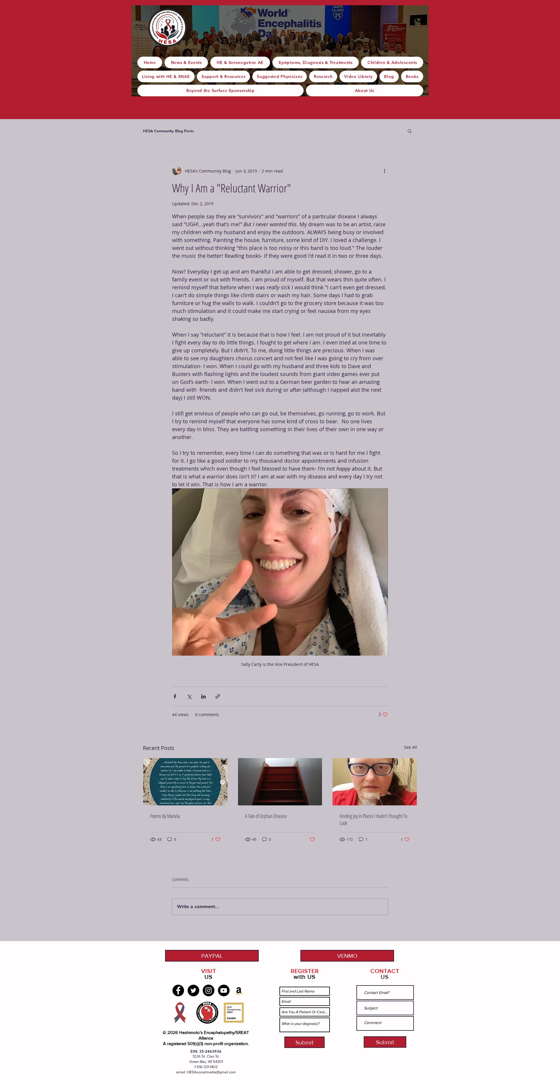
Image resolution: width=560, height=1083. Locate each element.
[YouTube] (224, 990)
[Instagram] (208, 990)
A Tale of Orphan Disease (266, 815)
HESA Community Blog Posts (168, 130)
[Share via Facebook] (175, 696)
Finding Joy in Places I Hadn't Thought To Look (373, 819)
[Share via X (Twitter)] (189, 696)
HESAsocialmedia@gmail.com (211, 1072)
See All (410, 747)
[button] (409, 130)
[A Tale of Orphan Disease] (280, 781)
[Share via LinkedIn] (203, 696)
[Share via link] (217, 696)
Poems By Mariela (165, 815)
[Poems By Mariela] (185, 781)
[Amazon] (239, 990)
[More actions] (384, 170)
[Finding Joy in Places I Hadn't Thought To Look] (374, 781)
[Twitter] (193, 990)
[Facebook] (178, 990)
